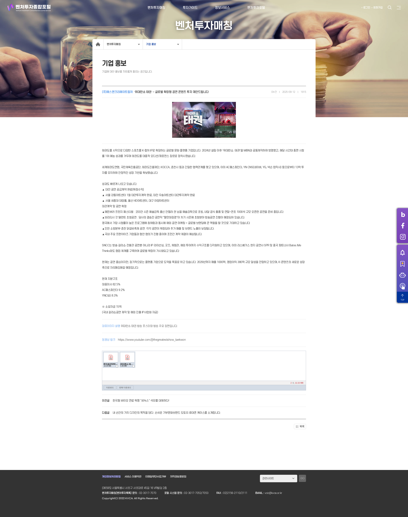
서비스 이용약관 (132, 476)
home (98, 44)
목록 (302, 426)
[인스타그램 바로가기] (403, 236)
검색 (390, 8)
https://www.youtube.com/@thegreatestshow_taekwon (152, 339)
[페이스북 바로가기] (403, 225)
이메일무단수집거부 (155, 476)
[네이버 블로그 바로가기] (403, 214)
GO (302, 478)
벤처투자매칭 (156, 8)
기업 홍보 (151, 44)
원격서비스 (402, 286)
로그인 (366, 7)
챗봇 (402, 274)
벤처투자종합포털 (29, 7)
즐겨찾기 (402, 263)
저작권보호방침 (178, 476)
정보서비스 (222, 8)
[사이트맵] (399, 7)
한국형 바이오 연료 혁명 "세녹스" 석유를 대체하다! (141, 400)
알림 (402, 252)
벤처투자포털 (256, 8)
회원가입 (377, 7)
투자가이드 (190, 8)
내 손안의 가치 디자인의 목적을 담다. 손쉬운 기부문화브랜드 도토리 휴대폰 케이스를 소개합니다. (167, 412)
